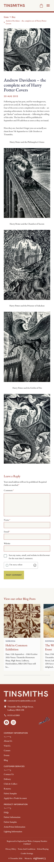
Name (7, 520)
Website (7, 543)
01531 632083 (13, 715)
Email (7, 531)
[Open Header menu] (48, 5)
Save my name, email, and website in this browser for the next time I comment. (29, 557)
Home (6, 17)
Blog (13, 17)
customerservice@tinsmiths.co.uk (21, 700)
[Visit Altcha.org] (34, 565)
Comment (9, 490)
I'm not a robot (15, 565)
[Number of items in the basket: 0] (41, 5)
